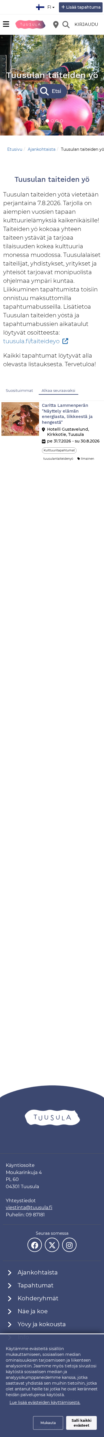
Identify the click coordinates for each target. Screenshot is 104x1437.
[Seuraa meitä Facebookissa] (34, 1245)
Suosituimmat (19, 390)
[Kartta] (56, 24)
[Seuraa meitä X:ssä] (52, 1245)
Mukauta (48, 1423)
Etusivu (14, 149)
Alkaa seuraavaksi (58, 390)
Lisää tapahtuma (83, 7)
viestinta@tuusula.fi (29, 1207)
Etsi (56, 91)
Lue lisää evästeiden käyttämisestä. (45, 1402)
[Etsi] (66, 24)
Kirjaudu (86, 24)
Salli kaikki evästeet (82, 1423)
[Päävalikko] (6, 24)
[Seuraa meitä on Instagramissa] (69, 1245)
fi (50, 5)
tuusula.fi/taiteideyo (31, 341)
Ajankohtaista (41, 149)
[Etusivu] (30, 24)
